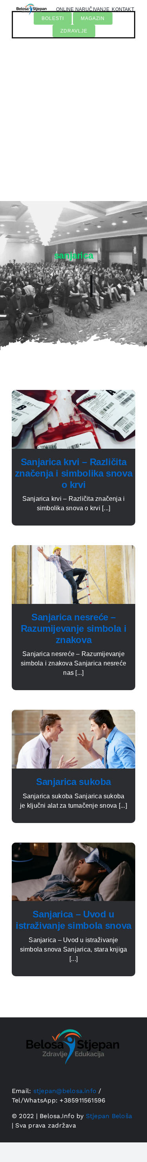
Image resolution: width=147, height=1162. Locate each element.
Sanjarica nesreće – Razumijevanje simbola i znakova (74, 628)
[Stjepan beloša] (70, 1020)
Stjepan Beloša (109, 1116)
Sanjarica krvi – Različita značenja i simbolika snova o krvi (73, 473)
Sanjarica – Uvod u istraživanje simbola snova (73, 920)
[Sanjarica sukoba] (73, 714)
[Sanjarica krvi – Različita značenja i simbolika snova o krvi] (73, 394)
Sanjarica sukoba (73, 781)
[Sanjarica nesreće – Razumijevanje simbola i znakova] (73, 549)
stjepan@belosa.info (65, 1091)
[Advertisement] (73, 123)
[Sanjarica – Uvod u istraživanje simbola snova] (73, 847)
